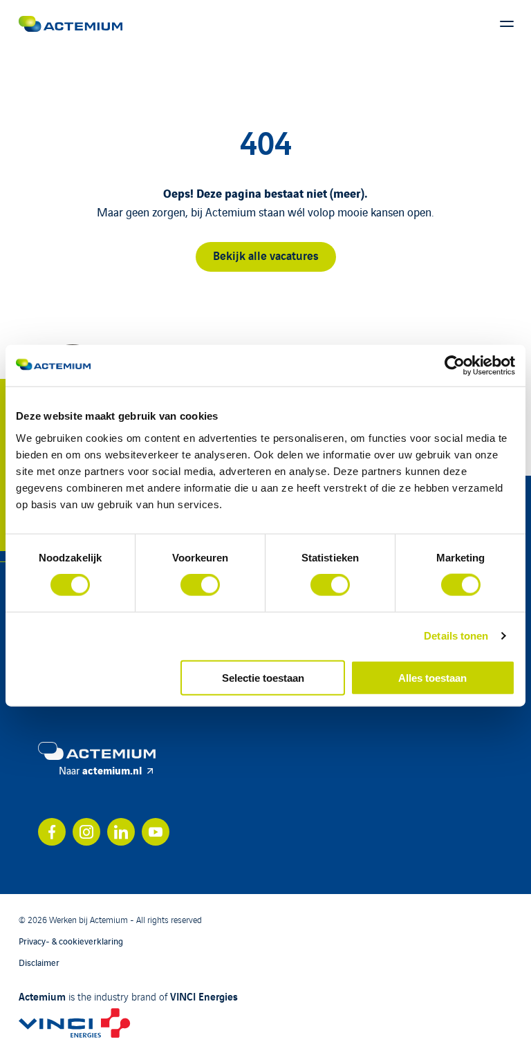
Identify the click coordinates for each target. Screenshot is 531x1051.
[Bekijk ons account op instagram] (86, 832)
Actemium (42, 995)
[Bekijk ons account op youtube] (155, 832)
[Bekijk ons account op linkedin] (121, 832)
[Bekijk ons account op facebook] (52, 832)
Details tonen (456, 636)
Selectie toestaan (263, 677)
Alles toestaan (432, 677)
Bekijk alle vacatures (266, 254)
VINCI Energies (204, 995)
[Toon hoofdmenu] (507, 24)
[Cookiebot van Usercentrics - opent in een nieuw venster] (454, 365)
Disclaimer (39, 962)
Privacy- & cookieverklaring (71, 940)
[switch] (200, 585)
